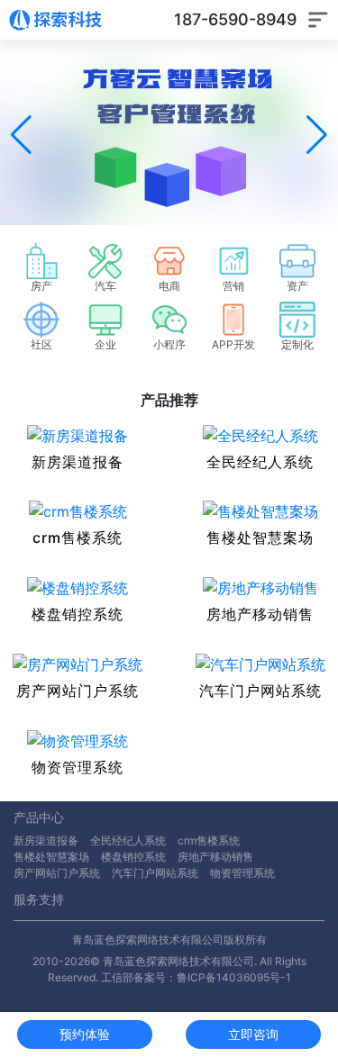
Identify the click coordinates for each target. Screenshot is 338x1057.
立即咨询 (253, 1034)
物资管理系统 (242, 873)
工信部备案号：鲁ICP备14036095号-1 (196, 977)
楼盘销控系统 (133, 856)
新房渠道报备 (46, 840)
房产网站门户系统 (57, 873)
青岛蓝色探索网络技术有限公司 (148, 939)
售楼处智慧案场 (51, 856)
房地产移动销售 (215, 856)
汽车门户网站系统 (155, 873)
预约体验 (84, 1034)
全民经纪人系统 (128, 840)
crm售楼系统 (209, 840)
